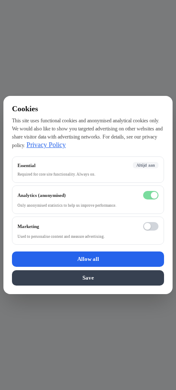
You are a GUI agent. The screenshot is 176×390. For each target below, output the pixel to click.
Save (88, 277)
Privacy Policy (46, 144)
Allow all (88, 259)
